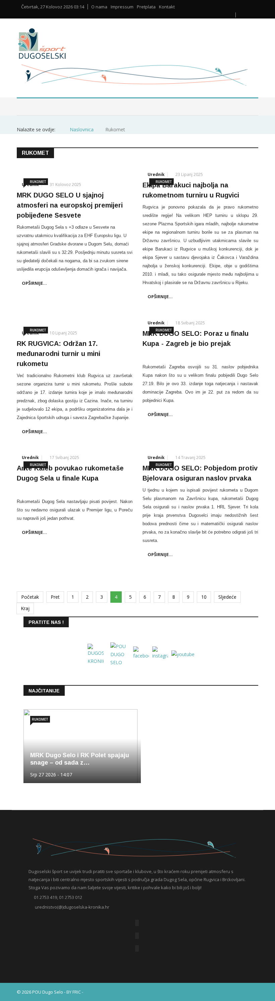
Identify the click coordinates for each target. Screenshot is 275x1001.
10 (204, 597)
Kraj (25, 608)
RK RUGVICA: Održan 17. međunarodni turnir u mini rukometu (58, 353)
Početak (30, 597)
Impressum (122, 7)
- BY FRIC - (73, 992)
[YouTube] (137, 935)
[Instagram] (137, 948)
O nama (99, 7)
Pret (55, 597)
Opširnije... (34, 283)
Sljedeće (227, 597)
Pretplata (146, 7)
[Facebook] (137, 923)
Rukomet (38, 181)
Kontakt (167, 7)
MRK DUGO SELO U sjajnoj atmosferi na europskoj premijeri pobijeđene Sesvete (70, 205)
